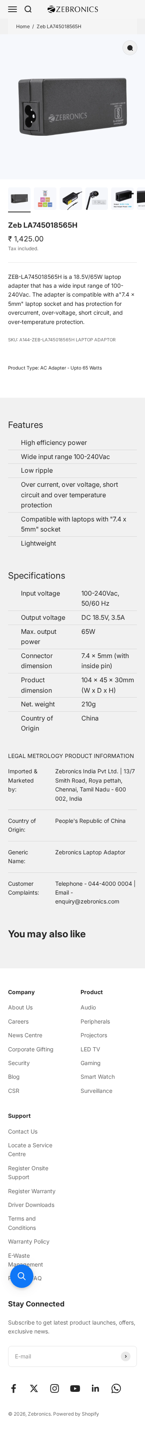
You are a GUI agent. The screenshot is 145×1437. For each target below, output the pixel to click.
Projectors (94, 1035)
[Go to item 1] (19, 199)
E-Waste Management (25, 1260)
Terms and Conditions (22, 1223)
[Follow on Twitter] (34, 1388)
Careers (18, 1021)
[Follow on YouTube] (75, 1388)
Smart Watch (98, 1076)
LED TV (90, 1049)
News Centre (25, 1035)
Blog (14, 1076)
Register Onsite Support (28, 1172)
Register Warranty (32, 1191)
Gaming (91, 1062)
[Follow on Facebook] (13, 1388)
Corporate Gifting (31, 1049)
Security (19, 1062)
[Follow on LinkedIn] (95, 1388)
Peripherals (95, 1021)
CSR (13, 1090)
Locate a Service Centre (30, 1149)
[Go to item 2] (45, 199)
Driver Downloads (31, 1204)
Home (23, 26)
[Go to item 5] (122, 199)
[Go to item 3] (71, 199)
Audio (88, 1007)
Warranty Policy (29, 1241)
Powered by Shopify (76, 1414)
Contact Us (22, 1131)
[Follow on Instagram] (54, 1388)
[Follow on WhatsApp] (116, 1388)
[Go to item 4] (96, 199)
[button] (21, 1276)
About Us (20, 1007)
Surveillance (96, 1090)
